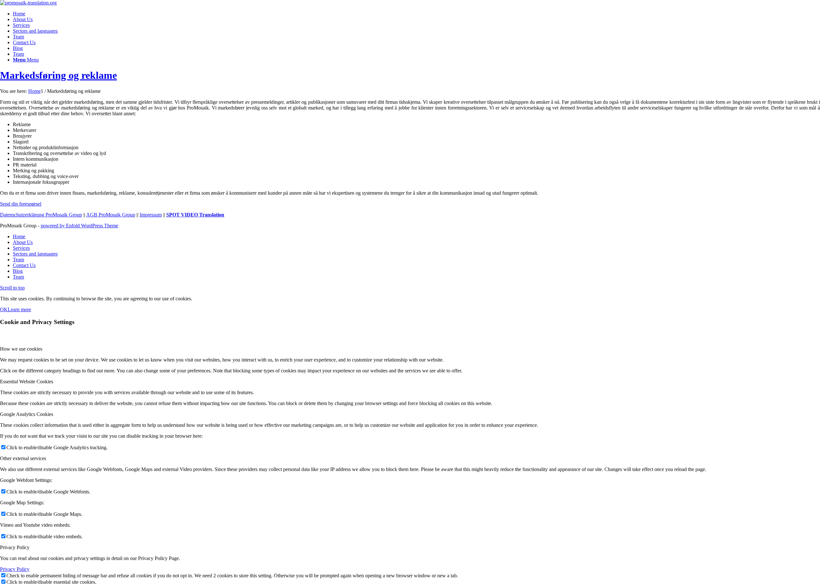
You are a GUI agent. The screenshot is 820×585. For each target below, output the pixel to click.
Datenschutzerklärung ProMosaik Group (41, 214)
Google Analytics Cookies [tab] (26, 414)
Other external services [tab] (23, 458)
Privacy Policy (14, 569)
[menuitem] (416, 14)
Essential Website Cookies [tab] (26, 381)
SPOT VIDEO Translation (195, 214)
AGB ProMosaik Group (110, 214)
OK (4, 309)
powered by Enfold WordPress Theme (79, 225)
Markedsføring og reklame (58, 75)
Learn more (19, 309)
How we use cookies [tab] (21, 349)
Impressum (151, 214)
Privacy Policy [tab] (14, 547)
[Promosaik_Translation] (28, 2)
